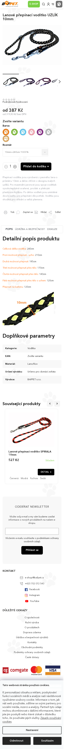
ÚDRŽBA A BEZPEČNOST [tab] (30, 229)
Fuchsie (34, 478)
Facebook (34, 589)
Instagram (34, 595)
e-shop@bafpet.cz (34, 578)
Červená (14, 478)
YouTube (34, 601)
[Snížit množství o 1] (6, 167)
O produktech (32, 627)
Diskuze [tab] (52, 229)
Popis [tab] (9, 229)
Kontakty (32, 642)
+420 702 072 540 (34, 584)
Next (57, 404)
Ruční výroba (32, 622)
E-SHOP (34, 4)
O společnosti (32, 617)
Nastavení (32, 730)
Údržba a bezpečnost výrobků (32, 637)
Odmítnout (16, 741)
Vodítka (31, 348)
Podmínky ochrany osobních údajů (32, 652)
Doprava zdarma (32, 632)
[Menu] (53, 4)
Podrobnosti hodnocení (15, 102)
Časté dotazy (32, 657)
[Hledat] (43, 4)
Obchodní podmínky (32, 647)
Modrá (24, 478)
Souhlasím (47, 741)
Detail (45, 472)
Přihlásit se (32, 550)
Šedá (43, 478)
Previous (50, 404)
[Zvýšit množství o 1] (15, 167)
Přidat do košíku (34, 166)
